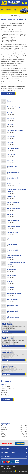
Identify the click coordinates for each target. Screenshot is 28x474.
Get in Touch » (7, 374)
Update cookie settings (6, 468)
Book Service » (7, 346)
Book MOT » (6, 331)
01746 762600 (11, 90)
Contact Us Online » (7, 93)
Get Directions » (6, 399)
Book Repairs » (7, 360)
